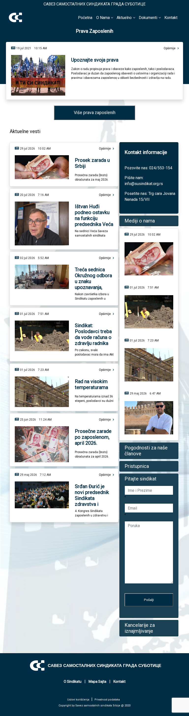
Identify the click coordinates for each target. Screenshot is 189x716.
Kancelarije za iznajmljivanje (140, 628)
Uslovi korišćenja (78, 699)
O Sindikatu (72, 681)
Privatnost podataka (107, 699)
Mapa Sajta (97, 681)
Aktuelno (124, 17)
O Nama (103, 17)
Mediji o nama (140, 221)
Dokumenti (148, 17)
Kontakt (170, 17)
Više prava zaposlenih (94, 112)
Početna (85, 17)
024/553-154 (160, 168)
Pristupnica (137, 466)
